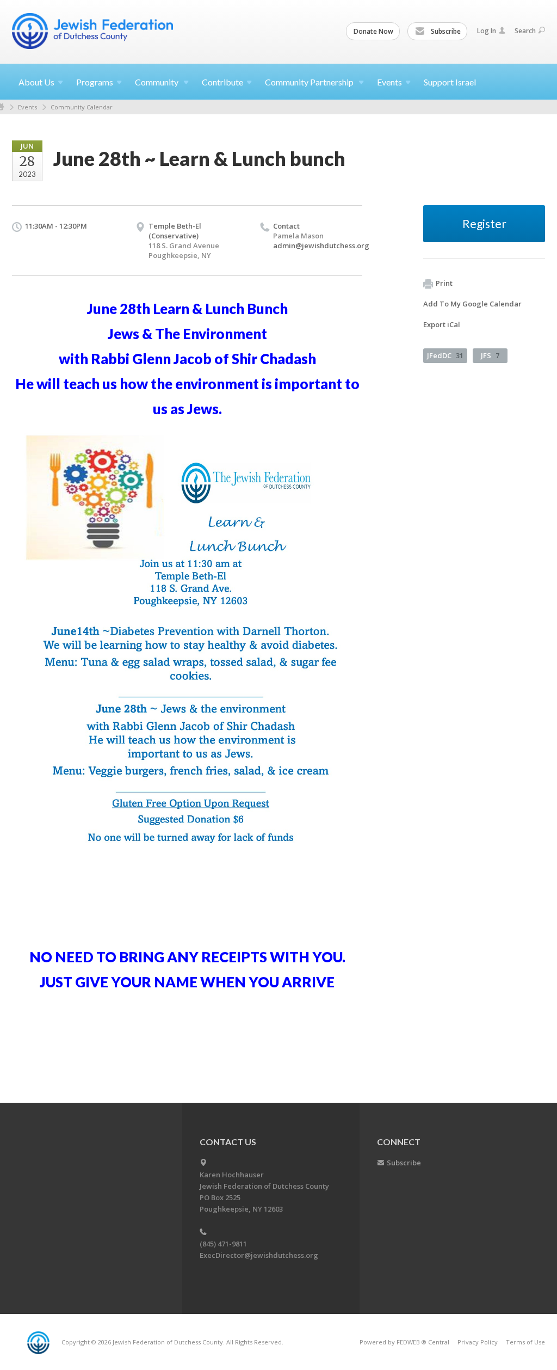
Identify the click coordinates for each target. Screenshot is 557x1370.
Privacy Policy (477, 1342)
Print (444, 283)
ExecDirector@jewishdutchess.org (259, 1255)
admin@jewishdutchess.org (321, 245)
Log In (486, 30)
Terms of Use (525, 1342)
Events (27, 107)
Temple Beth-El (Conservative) (174, 231)
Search (525, 30)
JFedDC (445, 355)
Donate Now (373, 31)
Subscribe (445, 31)
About (36, 82)
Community (157, 82)
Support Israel (450, 82)
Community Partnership (310, 82)
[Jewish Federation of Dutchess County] (93, 31)
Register (484, 223)
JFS (490, 355)
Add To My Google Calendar (472, 304)
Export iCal (441, 324)
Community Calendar (82, 107)
